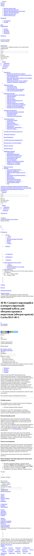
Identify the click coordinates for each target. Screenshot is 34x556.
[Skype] (15, 332)
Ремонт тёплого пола (9, 15)
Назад (9, 236)
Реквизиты (7, 33)
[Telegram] (17, 332)
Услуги (2, 494)
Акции (2, 495)
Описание (6, 368)
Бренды (3, 497)
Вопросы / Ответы (6, 522)
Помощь (3, 515)
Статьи (2, 500)
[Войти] (1, 224)
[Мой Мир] (6, 332)
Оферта (3, 546)
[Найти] (2, 60)
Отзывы (6, 22)
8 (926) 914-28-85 (5, 40)
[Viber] (10, 332)
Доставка (6, 30)
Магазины (6, 31)
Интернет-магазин (6, 491)
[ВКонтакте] (2, 332)
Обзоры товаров (5, 498)
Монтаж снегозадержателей (11, 12)
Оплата (6, 29)
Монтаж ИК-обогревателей (11, 9)
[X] (8, 332)
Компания (3, 501)
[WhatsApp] (13, 332)
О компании (7, 20)
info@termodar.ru (8, 269)
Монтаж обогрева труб (10, 14)
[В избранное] (1, 327)
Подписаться (4, 489)
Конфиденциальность (6, 544)
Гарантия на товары (6, 521)
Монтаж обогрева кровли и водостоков (14, 11)
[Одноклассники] (4, 332)
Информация (4, 507)
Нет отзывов (4, 324)
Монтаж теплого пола (10, 8)
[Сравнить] (1, 328)
